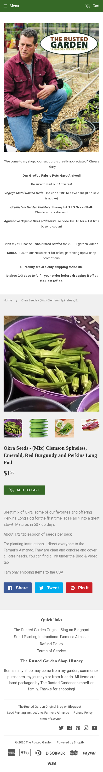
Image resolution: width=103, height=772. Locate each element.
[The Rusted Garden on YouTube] (94, 728)
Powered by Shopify (71, 742)
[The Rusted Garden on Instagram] (86, 728)
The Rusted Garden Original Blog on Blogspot (51, 630)
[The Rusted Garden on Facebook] (69, 728)
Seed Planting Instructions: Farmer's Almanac (51, 636)
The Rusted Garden (39, 742)
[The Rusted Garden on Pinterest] (77, 728)
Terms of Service (51, 651)
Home (8, 300)
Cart (95, 6)
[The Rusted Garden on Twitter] (61, 728)
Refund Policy (51, 644)
